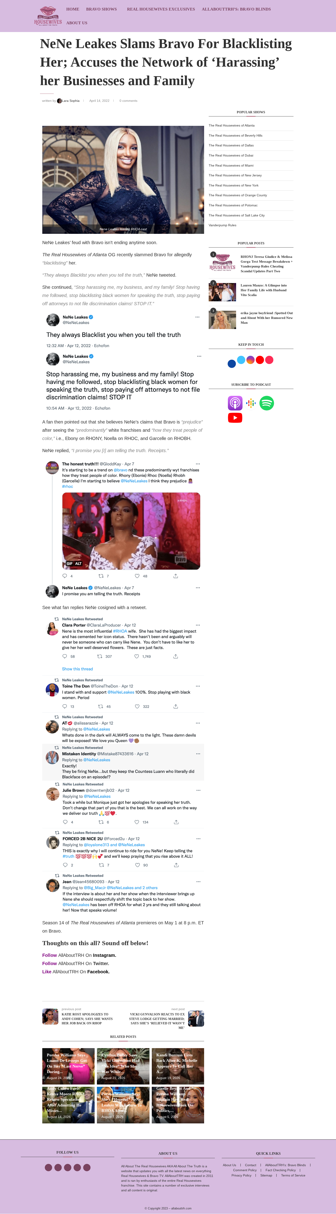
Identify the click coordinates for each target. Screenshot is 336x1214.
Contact (250, 1165)
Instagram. (104, 955)
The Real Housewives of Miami (231, 165)
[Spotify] (266, 398)
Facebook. (98, 971)
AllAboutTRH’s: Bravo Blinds (236, 9)
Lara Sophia (71, 101)
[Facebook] (48, 1167)
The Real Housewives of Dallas (231, 145)
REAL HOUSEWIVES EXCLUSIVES (161, 9)
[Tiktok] (77, 1167)
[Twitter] (58, 1167)
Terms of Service (293, 1175)
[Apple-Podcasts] (235, 398)
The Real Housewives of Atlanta (232, 125)
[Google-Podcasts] (251, 398)
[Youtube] (235, 413)
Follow (49, 955)
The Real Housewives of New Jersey (235, 175)
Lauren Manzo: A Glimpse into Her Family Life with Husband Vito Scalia (264, 290)
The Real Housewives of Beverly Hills (235, 135)
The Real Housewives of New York (234, 185)
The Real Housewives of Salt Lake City (237, 215)
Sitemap (266, 1175)
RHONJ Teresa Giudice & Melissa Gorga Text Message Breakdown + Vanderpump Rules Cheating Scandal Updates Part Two (267, 264)
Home (72, 9)
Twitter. (101, 963)
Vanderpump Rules (222, 225)
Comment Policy (245, 1170)
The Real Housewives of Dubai (231, 155)
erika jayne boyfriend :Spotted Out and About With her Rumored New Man (267, 317)
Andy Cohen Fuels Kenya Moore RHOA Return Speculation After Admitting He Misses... (65, 1099)
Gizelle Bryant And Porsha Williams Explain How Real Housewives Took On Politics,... (174, 1099)
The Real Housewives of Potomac (233, 205)
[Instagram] (67, 1167)
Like (46, 971)
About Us (76, 23)
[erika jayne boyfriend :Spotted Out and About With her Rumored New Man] (222, 320)
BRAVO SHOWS (101, 9)
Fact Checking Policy (281, 1170)
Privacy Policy (241, 1175)
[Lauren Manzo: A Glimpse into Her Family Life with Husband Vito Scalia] (222, 292)
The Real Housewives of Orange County (238, 195)
